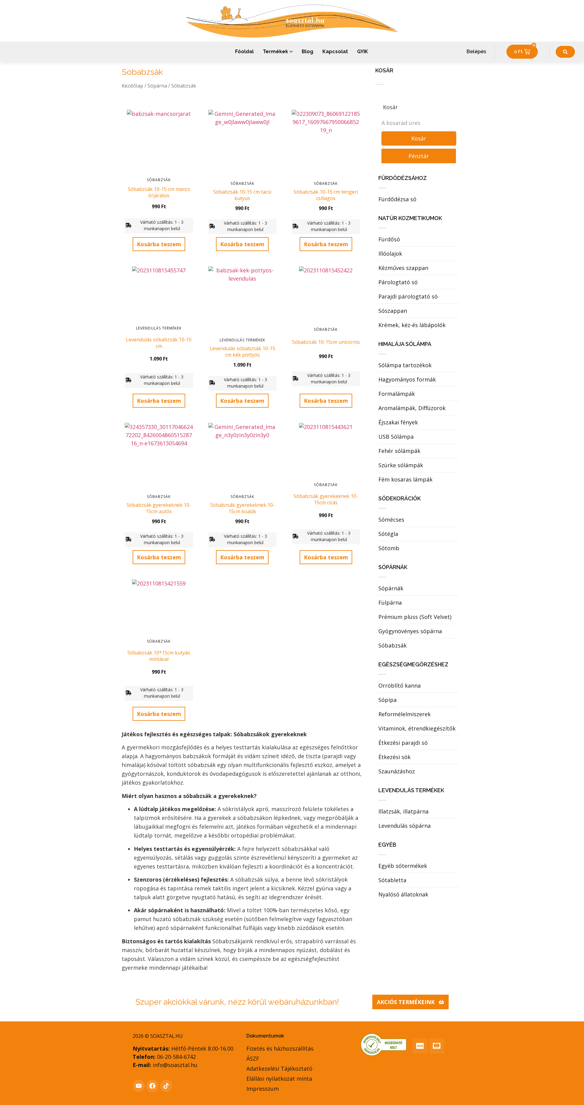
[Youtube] (139, 1086)
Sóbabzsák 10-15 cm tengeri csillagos (326, 195)
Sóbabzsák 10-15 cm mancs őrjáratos (159, 192)
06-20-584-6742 (176, 1056)
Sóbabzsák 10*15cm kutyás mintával (158, 655)
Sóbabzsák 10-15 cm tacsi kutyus (242, 195)
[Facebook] (152, 1086)
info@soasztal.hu (175, 1065)
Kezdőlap (132, 85)
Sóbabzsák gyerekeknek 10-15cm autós (159, 508)
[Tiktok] (166, 1086)
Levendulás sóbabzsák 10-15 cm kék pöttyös (242, 351)
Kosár (418, 138)
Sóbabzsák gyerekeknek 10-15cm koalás (242, 508)
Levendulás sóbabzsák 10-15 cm (159, 342)
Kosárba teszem (159, 244)
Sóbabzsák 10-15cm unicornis (326, 342)
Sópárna (157, 85)
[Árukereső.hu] (383, 1054)
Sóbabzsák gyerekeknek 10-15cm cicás (326, 499)
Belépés (476, 51)
